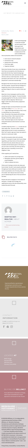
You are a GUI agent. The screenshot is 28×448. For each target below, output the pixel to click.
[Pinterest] (6, 196)
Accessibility (12, 445)
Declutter (4, 33)
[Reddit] (13, 196)
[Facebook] (2, 196)
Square (16, 126)
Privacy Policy (5, 445)
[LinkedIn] (11, 196)
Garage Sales (6, 191)
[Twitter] (4, 196)
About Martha (20, 5)
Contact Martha (21, 445)
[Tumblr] (9, 196)
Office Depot (15, 108)
